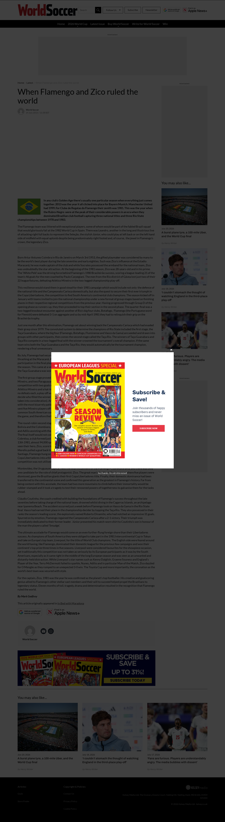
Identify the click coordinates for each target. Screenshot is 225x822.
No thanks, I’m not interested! (112, 473)
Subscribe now (149, 428)
